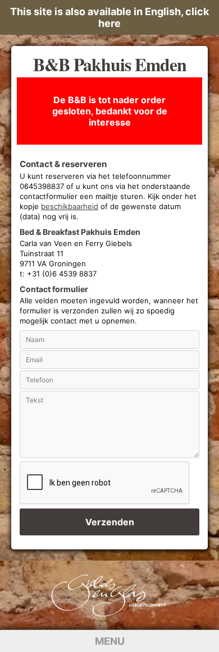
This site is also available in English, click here (109, 17)
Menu (110, 641)
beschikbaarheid (69, 206)
